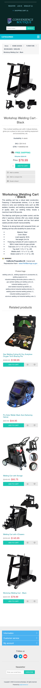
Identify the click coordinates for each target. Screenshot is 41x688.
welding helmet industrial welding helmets (19, 289)
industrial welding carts (19, 284)
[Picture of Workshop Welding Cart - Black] (10, 105)
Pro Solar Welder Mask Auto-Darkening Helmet (17, 416)
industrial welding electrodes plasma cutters (19, 279)
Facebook (16, 656)
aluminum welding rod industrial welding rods (19, 296)
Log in (19, 6)
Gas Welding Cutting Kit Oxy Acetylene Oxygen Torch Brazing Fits (17, 355)
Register (11, 6)
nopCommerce (24, 684)
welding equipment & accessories (24, 275)
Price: (15, 160)
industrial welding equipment (19, 294)
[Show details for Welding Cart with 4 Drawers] (20, 512)
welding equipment (19, 277)
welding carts (6, 275)
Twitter (20, 656)
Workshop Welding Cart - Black (14, 593)
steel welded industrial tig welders (18, 287)
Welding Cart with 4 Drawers (13, 534)
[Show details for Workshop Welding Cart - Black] (20, 571)
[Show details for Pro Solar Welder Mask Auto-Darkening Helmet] (20, 393)
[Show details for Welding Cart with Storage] (20, 454)
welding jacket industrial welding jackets (18, 291)
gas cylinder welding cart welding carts (19, 282)
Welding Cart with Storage (12, 476)
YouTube (25, 656)
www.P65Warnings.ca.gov (28, 263)
